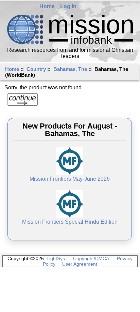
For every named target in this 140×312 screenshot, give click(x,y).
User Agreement (79, 264)
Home (47, 6)
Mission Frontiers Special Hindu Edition (70, 222)
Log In (68, 6)
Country (36, 69)
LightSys (56, 258)
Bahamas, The (70, 69)
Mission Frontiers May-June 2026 (70, 179)
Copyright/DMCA (91, 258)
